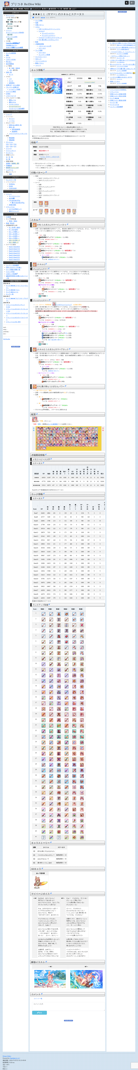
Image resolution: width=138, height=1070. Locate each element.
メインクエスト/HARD (122, 66)
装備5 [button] (73, 609)
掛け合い (9, 61)
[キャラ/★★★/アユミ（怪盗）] (41, 429)
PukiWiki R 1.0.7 (15, 1058)
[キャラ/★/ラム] (73, 432)
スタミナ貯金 (10, 271)
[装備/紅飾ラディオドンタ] (74, 810)
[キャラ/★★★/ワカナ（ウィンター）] (83, 432)
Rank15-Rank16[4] (14, 251)
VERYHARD (13, 188)
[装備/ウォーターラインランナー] (59, 771)
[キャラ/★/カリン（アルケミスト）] (60, 429)
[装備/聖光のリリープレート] (59, 704)
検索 (66, 8)
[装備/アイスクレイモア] (43, 654)
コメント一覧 (38, 998)
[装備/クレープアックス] (43, 710)
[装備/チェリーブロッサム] (43, 721)
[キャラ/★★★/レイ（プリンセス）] (54, 445)
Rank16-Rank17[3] (14, 249)
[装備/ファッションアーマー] (59, 631)
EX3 (11, 144)
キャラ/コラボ (114, 104)
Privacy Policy (7, 1056)
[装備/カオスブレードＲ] (43, 816)
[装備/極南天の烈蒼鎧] (59, 698)
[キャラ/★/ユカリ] (83, 442)
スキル (37, 27)
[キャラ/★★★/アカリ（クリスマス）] (73, 439)
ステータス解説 (11, 91)
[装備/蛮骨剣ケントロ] (43, 805)
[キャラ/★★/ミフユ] (47, 442)
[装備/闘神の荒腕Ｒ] (74, 838)
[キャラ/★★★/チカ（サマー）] (54, 436)
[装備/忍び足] (66, 631)
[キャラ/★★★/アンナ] (70, 439)
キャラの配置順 (53, 424)
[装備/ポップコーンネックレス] (74, 715)
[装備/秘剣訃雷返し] (43, 765)
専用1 (10, 221)
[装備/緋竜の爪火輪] (74, 693)
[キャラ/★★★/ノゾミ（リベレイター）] (38, 442)
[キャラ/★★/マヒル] (96, 442)
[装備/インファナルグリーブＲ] (59, 821)
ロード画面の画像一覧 (13, 269)
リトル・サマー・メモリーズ (49, 157)
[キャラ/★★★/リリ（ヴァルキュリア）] (51, 439)
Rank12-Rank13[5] (14, 257)
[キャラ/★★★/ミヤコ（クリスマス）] (44, 449)
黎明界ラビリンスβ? (12, 167)
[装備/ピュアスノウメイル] (59, 738)
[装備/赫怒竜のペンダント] (74, 676)
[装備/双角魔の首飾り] (74, 765)
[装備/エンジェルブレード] (43, 643)
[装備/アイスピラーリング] (74, 743)
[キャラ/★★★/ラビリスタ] (41, 432)
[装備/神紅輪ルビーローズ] (74, 710)
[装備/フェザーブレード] (43, 637)
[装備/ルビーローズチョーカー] (74, 698)
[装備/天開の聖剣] (43, 670)
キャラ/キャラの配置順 (122, 53)
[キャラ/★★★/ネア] (96, 445)
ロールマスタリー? (15, 106)
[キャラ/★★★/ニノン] (60, 442)
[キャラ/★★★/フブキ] (70, 445)
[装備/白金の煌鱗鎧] (59, 710)
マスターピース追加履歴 (16, 108)
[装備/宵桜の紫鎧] (59, 721)
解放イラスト (39, 63)
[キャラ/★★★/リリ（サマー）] (89, 442)
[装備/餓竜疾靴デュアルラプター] (59, 805)
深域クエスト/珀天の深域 (118, 96)
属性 (7, 55)
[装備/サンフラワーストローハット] (59, 726)
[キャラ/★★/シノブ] (83, 445)
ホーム (8, 8)
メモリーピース (11, 96)
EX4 (15, 144)
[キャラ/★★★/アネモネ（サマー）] (54, 432)
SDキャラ (38, 59)
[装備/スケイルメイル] (59, 620)
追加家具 (14, 131)
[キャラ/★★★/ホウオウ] (83, 436)
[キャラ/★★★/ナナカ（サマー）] (96, 436)
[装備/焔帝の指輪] (74, 665)
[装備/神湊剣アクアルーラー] (43, 682)
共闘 (10, 174)
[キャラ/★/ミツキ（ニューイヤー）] (38, 429)
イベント (9, 30)
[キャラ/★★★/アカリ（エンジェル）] (38, 436)
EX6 (11, 146)
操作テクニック (14, 211)
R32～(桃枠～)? (13, 242)
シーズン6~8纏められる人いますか (121, 77)
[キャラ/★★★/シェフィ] (76, 445)
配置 (36, 42)
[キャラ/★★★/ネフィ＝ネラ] (76, 432)
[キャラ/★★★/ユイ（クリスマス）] (47, 445)
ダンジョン (9, 142)
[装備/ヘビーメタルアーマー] (59, 643)
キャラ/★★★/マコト (13, 290)
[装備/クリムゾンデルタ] (74, 805)
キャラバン (9, 153)
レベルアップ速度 (14, 89)
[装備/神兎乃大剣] (43, 698)
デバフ (11, 81)
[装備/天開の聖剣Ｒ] (43, 827)
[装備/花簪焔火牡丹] (74, 687)
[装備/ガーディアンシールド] (59, 659)
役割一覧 (9, 72)
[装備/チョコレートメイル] (59, 715)
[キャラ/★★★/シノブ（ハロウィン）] (67, 439)
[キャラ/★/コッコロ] (76, 436)
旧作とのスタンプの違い (14, 267)
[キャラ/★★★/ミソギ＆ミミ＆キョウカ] (38, 439)
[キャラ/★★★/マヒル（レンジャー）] (38, 445)
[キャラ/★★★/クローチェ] (64, 445)
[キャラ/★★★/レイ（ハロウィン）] (60, 445)
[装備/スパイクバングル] (74, 631)
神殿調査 (12, 140)
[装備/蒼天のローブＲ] (59, 810)
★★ (13, 68)
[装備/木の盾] (66, 615)
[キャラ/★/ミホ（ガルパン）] (86, 436)
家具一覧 (12, 127)
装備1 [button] (42, 609)
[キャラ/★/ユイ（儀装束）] (64, 429)
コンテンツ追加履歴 (12, 265)
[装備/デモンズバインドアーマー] (59, 760)
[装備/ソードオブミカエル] (43, 782)
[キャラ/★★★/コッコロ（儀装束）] (93, 432)
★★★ (18, 68)
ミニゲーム (9, 170)
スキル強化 (16, 85)
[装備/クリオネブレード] (43, 726)
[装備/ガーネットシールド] (66, 637)
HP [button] (42, 509)
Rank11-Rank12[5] (14, 259)
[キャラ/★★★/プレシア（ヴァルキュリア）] (73, 436)
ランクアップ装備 (44, 54)
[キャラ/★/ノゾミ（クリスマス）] (54, 442)
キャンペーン (10, 15)
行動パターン (39, 25)
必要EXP (9, 85)
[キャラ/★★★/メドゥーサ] (57, 439)
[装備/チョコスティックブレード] (51, 715)
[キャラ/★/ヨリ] (70, 429)
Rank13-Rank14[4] (14, 255)
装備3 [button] (58, 609)
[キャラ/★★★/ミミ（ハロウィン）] (80, 445)
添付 (45, 8)
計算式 (8, 93)
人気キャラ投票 (11, 274)
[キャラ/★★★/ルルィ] (70, 442)
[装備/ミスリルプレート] (59, 654)
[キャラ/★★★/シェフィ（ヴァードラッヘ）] (41, 445)
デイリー (12, 118)
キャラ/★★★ (114, 98)
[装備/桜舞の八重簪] (74, 726)
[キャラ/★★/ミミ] (89, 445)
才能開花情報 (39, 44)
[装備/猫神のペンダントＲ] (74, 816)
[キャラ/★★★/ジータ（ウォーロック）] (60, 439)
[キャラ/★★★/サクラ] (80, 439)
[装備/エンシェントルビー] (74, 754)
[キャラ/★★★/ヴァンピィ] (93, 429)
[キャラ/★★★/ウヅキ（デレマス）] (54, 439)
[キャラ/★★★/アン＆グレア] (67, 429)
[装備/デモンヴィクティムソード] (43, 760)
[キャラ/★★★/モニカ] (67, 442)
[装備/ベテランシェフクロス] (59, 765)
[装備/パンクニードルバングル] (74, 738)
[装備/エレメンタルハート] (74, 654)
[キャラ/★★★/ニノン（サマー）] (86, 429)
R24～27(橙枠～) (14, 238)
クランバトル (10, 207)
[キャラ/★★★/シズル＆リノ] (60, 432)
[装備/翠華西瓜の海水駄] (59, 793)
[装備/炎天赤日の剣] (43, 715)
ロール (8, 57)
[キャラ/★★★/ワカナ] (86, 432)
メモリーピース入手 (45, 46)
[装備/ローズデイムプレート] (59, 754)
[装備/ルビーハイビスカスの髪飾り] (74, 732)
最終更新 (53, 8)
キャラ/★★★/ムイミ (122, 74)
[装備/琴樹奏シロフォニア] (74, 749)
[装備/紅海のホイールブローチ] (74, 777)
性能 (36, 22)
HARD (11, 186)
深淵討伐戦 (12, 205)
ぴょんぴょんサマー (48, 33)
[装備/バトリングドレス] (59, 637)
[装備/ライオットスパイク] (43, 732)
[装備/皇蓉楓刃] (43, 777)
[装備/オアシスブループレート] (59, 749)
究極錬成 (9, 165)
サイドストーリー (14, 196)
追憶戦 (8, 163)
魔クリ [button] (75, 507)
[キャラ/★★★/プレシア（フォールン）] (93, 436)
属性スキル (12, 102)
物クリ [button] (70, 507)
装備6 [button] (81, 609)
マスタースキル (14, 104)
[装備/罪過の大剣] (43, 676)
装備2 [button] (50, 609)
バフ (10, 79)
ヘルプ (73, 8)
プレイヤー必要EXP (12, 87)
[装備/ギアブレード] (51, 620)
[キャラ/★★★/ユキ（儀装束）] (47, 439)
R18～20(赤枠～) (14, 234)
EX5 (7, 146)
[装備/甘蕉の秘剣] (43, 793)
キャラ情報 (38, 20)
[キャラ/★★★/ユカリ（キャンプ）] (51, 442)
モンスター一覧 (11, 180)
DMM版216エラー (11, 45)
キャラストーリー (41, 57)
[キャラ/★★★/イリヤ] (93, 439)
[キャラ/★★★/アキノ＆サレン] (44, 442)
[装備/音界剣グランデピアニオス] (43, 743)
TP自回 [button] (87, 507)
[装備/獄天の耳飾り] (74, 721)
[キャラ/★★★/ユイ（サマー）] (51, 432)
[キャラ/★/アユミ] (60, 436)
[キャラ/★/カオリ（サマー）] (89, 439)
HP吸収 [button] (99, 507)
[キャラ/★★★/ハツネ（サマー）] (83, 429)
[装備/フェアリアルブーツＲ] (59, 827)
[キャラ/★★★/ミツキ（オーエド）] (57, 432)
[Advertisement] (68, 1036)
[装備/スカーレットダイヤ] (74, 648)
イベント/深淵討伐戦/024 (123, 49)
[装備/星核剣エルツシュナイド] (43, 693)
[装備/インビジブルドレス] (59, 648)
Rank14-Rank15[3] (14, 253)
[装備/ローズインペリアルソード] (43, 754)
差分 (27, 8)
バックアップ (36, 8)
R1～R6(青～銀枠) (14, 227)
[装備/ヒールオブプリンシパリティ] (59, 782)
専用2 (15, 221)
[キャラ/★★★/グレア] (51, 436)
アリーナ (9, 148)
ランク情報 (38, 50)
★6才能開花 (10, 64)
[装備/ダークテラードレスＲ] (59, 816)
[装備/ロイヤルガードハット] (59, 682)
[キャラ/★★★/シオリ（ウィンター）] (73, 429)
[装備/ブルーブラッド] (43, 620)
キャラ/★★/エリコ (12, 292)
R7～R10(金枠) (13, 229)
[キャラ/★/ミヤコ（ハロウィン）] (44, 429)
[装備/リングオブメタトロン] (74, 788)
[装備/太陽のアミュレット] (74, 659)
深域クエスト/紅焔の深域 (118, 94)
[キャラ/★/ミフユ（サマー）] (80, 436)
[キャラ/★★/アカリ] (76, 429)
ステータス (42, 48)
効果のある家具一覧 (15, 125)
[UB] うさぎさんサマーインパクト (49, 29)
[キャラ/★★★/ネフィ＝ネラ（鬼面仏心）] (67, 436)
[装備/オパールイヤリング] (82, 637)
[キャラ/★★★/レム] (80, 432)
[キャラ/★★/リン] (67, 432)
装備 (7, 223)
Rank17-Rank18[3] (14, 246)
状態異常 (12, 83)
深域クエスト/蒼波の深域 (118, 100)
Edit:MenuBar (6, 339)
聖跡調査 (12, 138)
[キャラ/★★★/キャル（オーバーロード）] (47, 429)
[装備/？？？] (43, 838)
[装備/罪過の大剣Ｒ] (43, 832)
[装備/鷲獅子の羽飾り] (74, 643)
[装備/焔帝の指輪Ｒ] (74, 821)
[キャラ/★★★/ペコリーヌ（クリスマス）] (67, 445)
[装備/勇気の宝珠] (82, 626)
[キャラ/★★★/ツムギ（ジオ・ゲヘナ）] (89, 436)
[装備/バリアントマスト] (43, 771)
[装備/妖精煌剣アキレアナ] (43, 788)
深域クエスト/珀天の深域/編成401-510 (126, 45)
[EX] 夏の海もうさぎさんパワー (49, 40)
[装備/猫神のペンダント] (82, 670)
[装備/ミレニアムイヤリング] (74, 670)
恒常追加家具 (16, 129)
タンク (11, 74)
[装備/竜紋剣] (43, 631)
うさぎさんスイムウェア (64, 304)
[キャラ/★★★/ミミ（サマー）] (34, 421)
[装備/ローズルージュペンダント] (74, 760)
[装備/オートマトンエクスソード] (43, 799)
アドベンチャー (11, 150)
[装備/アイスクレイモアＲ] (43, 810)
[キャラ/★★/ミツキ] (89, 429)
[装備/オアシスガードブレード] (43, 749)
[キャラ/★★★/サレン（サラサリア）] (41, 449)
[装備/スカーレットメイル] (59, 665)
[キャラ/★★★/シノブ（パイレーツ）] (51, 445)
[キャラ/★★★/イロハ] (70, 436)
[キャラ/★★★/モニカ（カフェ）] (44, 439)
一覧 (60, 8)
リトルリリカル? (89, 82)
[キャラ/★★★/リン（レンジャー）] (41, 442)
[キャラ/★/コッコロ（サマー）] (89, 432)
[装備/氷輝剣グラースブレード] (43, 738)
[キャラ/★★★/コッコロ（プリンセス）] (47, 432)
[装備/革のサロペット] (59, 615)
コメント (38, 65)
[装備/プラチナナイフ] (74, 637)
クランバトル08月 (11, 37)
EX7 (15, 146)
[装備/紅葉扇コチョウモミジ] (74, 782)
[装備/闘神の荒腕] (74, 682)
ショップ (9, 114)
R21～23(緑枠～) (14, 236)
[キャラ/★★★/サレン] (83, 439)
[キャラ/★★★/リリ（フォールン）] (41, 439)
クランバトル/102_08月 (13, 322)
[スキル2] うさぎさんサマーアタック (50, 37)
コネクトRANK (11, 59)
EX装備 (8, 217)
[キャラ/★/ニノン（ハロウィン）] (57, 436)
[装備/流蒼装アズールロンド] (59, 693)
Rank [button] (35, 509)
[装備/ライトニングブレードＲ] (43, 821)
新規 (15, 8)
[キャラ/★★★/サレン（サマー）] (51, 429)
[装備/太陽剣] (43, 648)
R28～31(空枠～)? (14, 240)
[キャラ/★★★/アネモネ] (64, 432)
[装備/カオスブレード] (43, 659)
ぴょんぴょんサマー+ (48, 35)
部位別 (12, 223)
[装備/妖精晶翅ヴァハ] (74, 793)
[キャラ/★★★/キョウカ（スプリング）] (96, 429)
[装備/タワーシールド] (66, 626)
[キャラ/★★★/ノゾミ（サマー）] (57, 442)
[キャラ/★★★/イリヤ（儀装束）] (80, 429)
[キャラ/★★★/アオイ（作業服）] (44, 436)
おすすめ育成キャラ (15, 209)
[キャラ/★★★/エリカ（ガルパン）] (38, 449)
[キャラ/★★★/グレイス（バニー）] (86, 439)
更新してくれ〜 (115, 81)
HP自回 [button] (81, 507)
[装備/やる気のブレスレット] (82, 615)
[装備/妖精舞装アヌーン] (59, 788)
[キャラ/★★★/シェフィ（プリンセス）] (73, 445)
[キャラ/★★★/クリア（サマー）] (64, 442)
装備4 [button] (65, 609)
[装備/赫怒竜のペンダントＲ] (74, 832)
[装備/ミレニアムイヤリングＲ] (74, 827)
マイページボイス (41, 61)
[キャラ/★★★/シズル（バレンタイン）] (44, 445)
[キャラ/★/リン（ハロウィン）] (54, 429)
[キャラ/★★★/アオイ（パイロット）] (47, 436)
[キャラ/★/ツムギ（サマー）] (93, 445)
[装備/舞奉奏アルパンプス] (59, 743)
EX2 (7, 144)
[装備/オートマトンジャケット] (59, 799)
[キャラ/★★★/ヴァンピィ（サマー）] (57, 429)
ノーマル (12, 121)
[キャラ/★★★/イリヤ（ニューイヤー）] (96, 439)
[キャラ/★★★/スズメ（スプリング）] (44, 432)
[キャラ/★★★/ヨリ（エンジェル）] (96, 432)
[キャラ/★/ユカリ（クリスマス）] (73, 442)
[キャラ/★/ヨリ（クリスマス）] (76, 439)
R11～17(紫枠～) (14, 232)
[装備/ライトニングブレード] (43, 665)
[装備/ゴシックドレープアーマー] (59, 732)
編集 (21, 8)
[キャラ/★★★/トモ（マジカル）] (86, 442)
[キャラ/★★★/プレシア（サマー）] (70, 432)
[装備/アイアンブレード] (43, 615)
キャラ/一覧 (10, 294)
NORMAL (12, 184)
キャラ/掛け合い (121, 62)
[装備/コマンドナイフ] (66, 620)
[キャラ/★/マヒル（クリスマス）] (93, 442)
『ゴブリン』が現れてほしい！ (120, 56)
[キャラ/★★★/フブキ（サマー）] (57, 445)
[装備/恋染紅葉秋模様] (59, 777)
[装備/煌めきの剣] (43, 626)
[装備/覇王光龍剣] (43, 687)
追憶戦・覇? (15, 163)
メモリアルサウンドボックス (18, 133)
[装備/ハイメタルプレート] (59, 626)
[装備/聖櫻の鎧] (59, 676)
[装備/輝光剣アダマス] (43, 704)
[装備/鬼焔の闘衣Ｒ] (59, 832)
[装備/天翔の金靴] (59, 687)
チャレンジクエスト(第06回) (15, 32)
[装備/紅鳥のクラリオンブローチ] (74, 704)
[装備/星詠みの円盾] (59, 670)
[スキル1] (42, 31)
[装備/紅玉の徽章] (74, 799)
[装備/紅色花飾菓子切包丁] (74, 771)
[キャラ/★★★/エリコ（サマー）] (76, 442)
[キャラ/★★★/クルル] (64, 439)
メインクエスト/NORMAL (118, 89)
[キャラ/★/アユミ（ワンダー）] (64, 436)
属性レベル (12, 100)
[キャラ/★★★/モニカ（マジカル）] (41, 436)
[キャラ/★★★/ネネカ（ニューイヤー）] (38, 432)
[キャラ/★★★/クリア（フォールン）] (80, 442)
